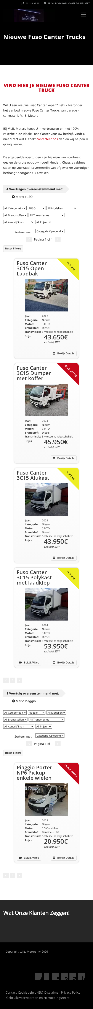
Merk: (24, 197)
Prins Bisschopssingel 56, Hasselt (68, 3)
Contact (11, 992)
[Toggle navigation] (83, 14)
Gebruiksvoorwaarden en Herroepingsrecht (37, 998)
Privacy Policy (70, 992)
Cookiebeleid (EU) (30, 992)
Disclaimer (52, 992)
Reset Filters (13, 248)
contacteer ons (47, 139)
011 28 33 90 (32, 3)
